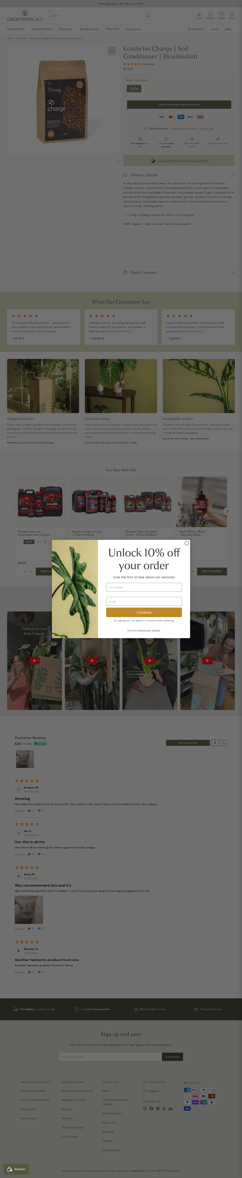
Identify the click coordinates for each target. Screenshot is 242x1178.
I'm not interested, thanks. (144, 630)
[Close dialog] (187, 543)
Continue (144, 612)
